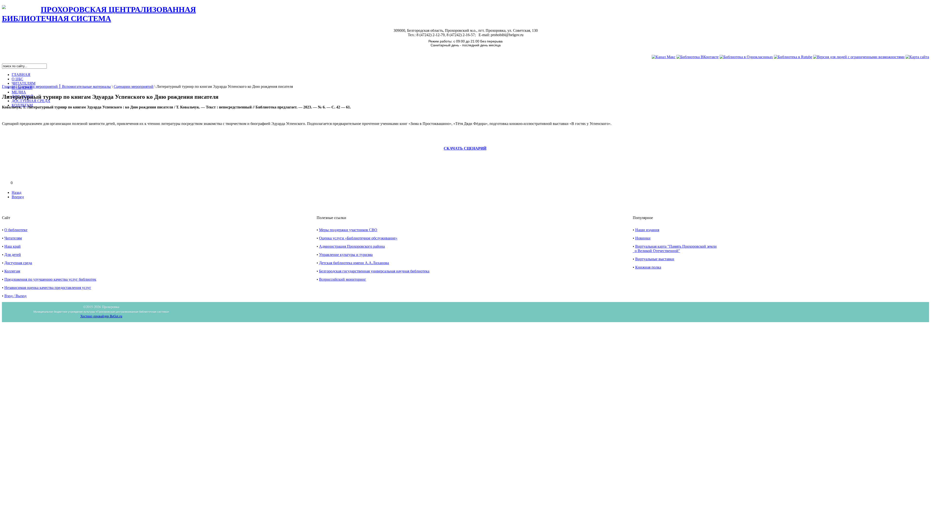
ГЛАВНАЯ (21, 75)
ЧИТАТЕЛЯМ (23, 83)
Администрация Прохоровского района (352, 246)
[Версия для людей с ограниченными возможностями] (859, 57)
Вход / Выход (15, 296)
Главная (8, 86)
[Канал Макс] (663, 57)
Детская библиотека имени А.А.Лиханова (354, 263)
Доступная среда (18, 263)
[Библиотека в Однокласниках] (746, 57)
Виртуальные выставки (654, 259)
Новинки (642, 238)
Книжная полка (648, 267)
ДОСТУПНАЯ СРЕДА (31, 101)
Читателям (13, 238)
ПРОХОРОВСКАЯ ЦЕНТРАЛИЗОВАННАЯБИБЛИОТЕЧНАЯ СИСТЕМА (99, 14)
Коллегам (12, 271)
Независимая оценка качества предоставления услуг (47, 288)
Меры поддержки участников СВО (348, 230)
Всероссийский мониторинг (342, 279)
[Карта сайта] (917, 57)
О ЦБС (17, 79)
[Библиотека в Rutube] (793, 57)
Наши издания (647, 230)
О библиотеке (15, 230)
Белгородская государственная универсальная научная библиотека (374, 271)
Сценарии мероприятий (133, 86)
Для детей (12, 255)
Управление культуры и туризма (346, 255)
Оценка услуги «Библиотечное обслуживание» (358, 238)
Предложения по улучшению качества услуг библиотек (50, 279)
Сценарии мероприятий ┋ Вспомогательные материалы (64, 86)
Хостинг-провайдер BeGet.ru (101, 316)
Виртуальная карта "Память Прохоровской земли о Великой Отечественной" (675, 248)
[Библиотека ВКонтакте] (697, 57)
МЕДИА (19, 92)
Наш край (12, 246)
